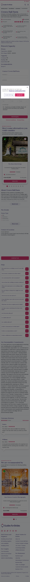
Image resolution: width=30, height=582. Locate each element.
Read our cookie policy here (17, 91)
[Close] (27, 87)
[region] (15, 92)
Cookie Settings (9, 95)
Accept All (19, 95)
